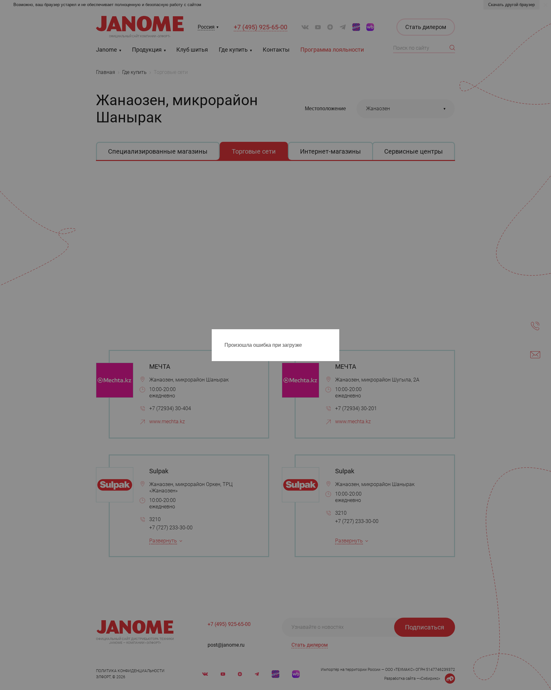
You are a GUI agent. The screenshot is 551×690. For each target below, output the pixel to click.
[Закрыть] (336, 335)
